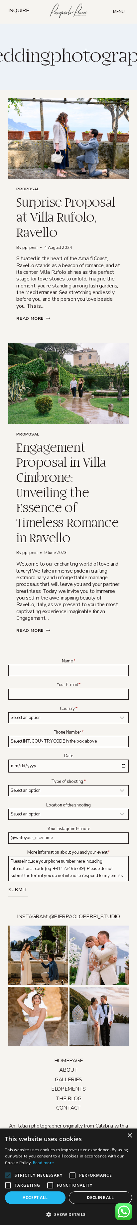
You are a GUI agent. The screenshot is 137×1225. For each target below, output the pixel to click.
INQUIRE (18, 11)
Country (68, 709)
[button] (68, 1214)
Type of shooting (68, 782)
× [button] (129, 1135)
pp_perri (30, 247)
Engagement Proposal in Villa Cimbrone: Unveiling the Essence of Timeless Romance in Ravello (67, 493)
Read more (43, 1162)
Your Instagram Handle (68, 829)
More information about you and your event (68, 852)
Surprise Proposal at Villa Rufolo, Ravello (65, 218)
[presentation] (68, 138)
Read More (33, 318)
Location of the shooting (68, 805)
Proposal (27, 189)
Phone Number (69, 732)
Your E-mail (68, 685)
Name (68, 661)
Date (68, 756)
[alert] (68, 1177)
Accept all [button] (35, 1197)
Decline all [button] (100, 1197)
